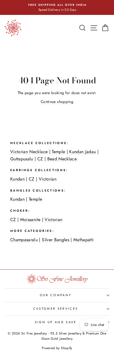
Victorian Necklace (29, 151)
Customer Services (55, 308)
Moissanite (30, 219)
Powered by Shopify (57, 348)
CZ (40, 159)
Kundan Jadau (82, 151)
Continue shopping (57, 101)
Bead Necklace (62, 159)
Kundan (17, 179)
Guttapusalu (21, 159)
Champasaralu (24, 240)
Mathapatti (83, 240)
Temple (58, 151)
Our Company (55, 295)
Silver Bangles (55, 240)
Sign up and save (56, 322)
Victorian (47, 179)
